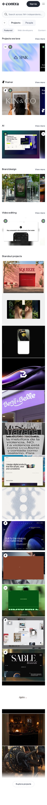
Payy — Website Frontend (14, 152)
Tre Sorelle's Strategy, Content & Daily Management (16, 350)
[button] (21, 57)
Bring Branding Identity (13, 384)
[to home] (10, 3)
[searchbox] (25, 14)
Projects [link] (15, 22)
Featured (8, 30)
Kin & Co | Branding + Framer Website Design (15, 107)
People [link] (29, 22)
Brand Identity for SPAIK (13, 65)
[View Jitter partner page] (6, 588)
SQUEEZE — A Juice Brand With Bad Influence (22, 287)
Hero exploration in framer (14, 545)
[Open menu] (43, 4)
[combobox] (23, 14)
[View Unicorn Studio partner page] (6, 47)
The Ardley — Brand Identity (15, 196)
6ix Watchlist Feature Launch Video (18, 239)
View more (40, 39)
